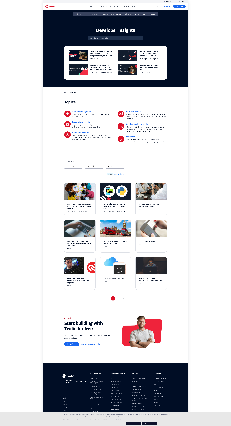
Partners (144, 14)
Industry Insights (116, 14)
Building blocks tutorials (137, 124)
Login (182, 1)
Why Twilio (113, 6)
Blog (65, 92)
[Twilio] (50, 6)
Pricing (134, 6)
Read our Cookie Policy (163, 423)
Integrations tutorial (81, 122)
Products (92, 6)
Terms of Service (117, 419)
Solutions (102, 6)
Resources (124, 6)
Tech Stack (90, 166)
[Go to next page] (123, 298)
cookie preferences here (144, 416)
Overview (95, 14)
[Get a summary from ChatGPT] (77, 381)
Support (176, 1)
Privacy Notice (91, 419)
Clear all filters (119, 174)
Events (137, 14)
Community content (81, 132)
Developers (104, 14)
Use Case (111, 166)
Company (153, 14)
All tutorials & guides (81, 112)
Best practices (132, 137)
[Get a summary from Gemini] (81, 381)
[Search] (157, 6)
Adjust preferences (149, 423)
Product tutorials (133, 112)
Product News (128, 14)
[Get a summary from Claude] (86, 381)
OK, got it (133, 423)
